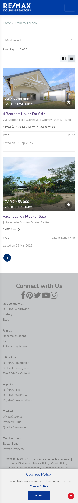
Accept (39, 495)
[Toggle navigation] (69, 8)
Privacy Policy (41, 463)
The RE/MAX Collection (18, 373)
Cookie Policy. (39, 486)
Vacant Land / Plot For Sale (24, 216)
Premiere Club (12, 422)
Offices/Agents (12, 417)
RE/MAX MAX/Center (16, 395)
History (7, 314)
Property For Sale (26, 23)
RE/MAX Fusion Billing (17, 400)
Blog (6, 319)
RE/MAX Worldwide (16, 309)
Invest (7, 341)
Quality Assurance (14, 427)
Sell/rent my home (15, 346)
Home (7, 23)
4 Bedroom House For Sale (24, 114)
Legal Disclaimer (21, 463)
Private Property (13, 449)
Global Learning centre (17, 368)
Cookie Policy (59, 463)
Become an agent (14, 336)
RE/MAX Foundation (16, 363)
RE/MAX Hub (11, 390)
